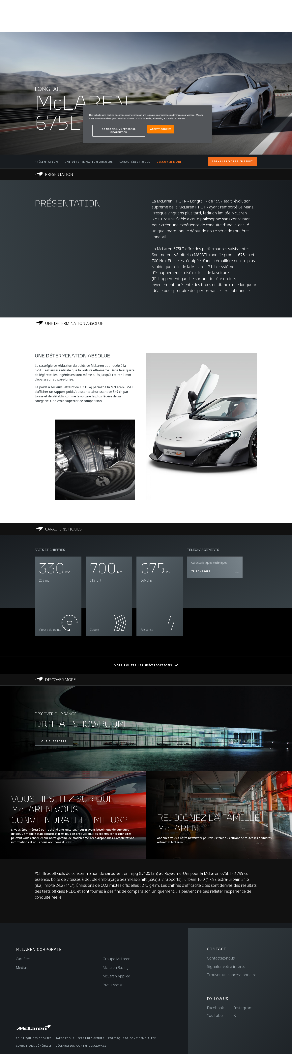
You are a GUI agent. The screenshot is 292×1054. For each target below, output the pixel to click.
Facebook (215, 1007)
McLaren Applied (116, 976)
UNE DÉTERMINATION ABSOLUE (89, 162)
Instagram (243, 1007)
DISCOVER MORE (169, 162)
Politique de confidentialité (132, 1038)
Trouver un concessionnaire (231, 974)
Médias (22, 967)
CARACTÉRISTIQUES (134, 162)
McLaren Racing (116, 967)
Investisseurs (113, 984)
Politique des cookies (33, 1038)
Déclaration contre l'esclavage (81, 1045)
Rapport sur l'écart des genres (79, 1038)
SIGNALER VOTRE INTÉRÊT (232, 161)
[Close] (206, 110)
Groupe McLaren (116, 958)
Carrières (23, 958)
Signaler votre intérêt (226, 966)
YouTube (215, 1015)
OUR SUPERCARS (53, 741)
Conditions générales (34, 1045)
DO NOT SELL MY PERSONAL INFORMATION (119, 130)
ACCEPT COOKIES (160, 129)
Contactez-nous (221, 958)
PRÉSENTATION (46, 162)
